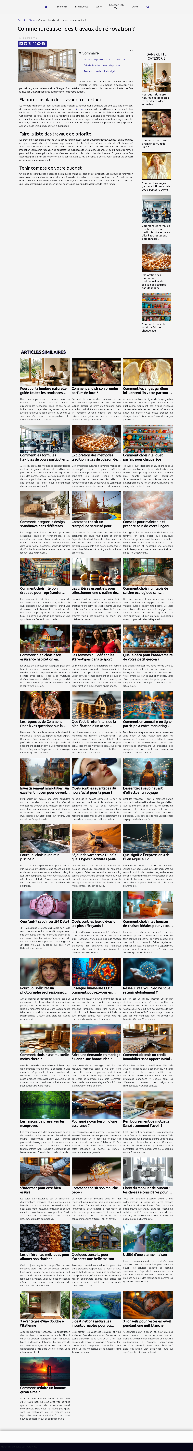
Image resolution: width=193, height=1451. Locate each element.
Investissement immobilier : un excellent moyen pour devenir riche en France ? (44, 792)
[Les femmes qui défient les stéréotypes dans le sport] (96, 638)
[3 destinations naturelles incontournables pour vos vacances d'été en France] (96, 1304)
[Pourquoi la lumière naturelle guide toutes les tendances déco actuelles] (156, 77)
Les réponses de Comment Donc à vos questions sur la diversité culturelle (41, 726)
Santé (99, 6)
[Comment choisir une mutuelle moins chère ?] (45, 1038)
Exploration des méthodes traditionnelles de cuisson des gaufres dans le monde (154, 281)
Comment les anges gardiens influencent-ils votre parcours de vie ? (156, 186)
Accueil (21, 20)
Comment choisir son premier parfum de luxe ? (154, 143)
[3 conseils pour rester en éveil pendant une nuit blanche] (148, 1304)
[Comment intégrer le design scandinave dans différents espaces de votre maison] (45, 505)
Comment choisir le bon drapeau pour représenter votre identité (41, 592)
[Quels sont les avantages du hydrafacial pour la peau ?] (96, 771)
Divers (135, 6)
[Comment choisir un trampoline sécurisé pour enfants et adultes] (96, 505)
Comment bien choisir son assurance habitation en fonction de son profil (40, 659)
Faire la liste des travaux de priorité (102, 65)
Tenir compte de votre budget (99, 71)
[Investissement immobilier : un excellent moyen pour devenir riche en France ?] (45, 771)
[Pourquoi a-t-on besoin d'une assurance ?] (96, 1105)
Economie (62, 6)
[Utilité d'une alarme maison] (148, 1238)
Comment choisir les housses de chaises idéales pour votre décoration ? (146, 925)
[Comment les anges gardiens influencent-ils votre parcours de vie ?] (156, 166)
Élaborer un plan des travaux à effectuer (104, 59)
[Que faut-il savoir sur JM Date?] (45, 905)
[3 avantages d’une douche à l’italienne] (45, 1304)
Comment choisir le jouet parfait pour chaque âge (153, 327)
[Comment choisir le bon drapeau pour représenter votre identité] (45, 572)
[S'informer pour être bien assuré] (45, 1171)
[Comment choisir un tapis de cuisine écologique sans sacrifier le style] (148, 572)
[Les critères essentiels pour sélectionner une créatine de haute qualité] (96, 572)
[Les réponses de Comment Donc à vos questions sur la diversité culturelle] (45, 705)
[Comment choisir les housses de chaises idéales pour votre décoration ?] (148, 905)
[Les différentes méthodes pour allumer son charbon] (45, 1238)
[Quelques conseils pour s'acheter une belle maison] (96, 1238)
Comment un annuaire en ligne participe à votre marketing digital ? (147, 726)
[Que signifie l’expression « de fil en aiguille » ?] (148, 838)
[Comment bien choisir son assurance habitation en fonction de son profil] (45, 638)
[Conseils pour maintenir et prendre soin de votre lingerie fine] (148, 505)
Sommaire (91, 53)
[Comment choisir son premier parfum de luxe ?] (156, 123)
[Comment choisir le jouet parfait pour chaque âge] (156, 307)
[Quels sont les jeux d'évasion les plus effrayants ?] (96, 905)
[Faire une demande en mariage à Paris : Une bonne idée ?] (96, 1038)
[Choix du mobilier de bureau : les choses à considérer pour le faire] (148, 1171)
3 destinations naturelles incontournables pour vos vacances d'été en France (92, 1325)
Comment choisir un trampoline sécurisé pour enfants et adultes (91, 526)
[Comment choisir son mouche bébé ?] (96, 1171)
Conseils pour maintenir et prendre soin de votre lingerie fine (147, 526)
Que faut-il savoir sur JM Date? (44, 921)
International (81, 6)
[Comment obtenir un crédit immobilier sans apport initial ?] (148, 1038)
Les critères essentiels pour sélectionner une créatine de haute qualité (94, 592)
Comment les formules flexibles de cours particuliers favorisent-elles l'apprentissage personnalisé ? (156, 232)
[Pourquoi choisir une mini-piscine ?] (45, 838)
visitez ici (78, 109)
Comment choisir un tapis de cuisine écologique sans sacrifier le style (145, 592)
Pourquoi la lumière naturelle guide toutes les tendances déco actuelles (155, 99)
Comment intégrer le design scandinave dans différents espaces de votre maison (42, 526)
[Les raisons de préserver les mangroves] (45, 1105)
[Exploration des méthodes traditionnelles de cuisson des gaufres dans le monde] (156, 257)
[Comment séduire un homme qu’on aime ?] (45, 1371)
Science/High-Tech (117, 7)
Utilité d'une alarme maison (145, 1254)
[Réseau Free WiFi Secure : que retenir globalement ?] (148, 971)
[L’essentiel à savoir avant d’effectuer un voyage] (148, 771)
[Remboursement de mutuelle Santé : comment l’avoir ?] (148, 1105)
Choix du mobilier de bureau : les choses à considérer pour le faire (147, 1192)
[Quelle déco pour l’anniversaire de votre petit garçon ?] (148, 638)
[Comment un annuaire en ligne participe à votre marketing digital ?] (148, 705)
